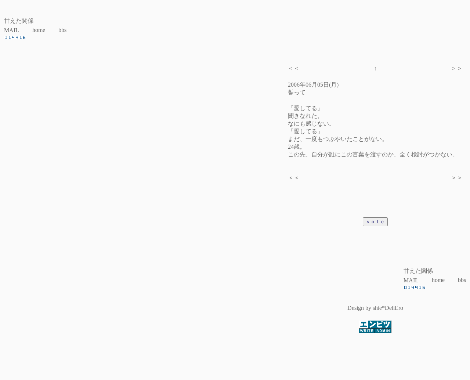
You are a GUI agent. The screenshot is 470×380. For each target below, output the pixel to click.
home (38, 30)
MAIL (11, 30)
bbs (62, 30)
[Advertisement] (235, 359)
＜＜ (294, 68)
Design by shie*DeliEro (375, 308)
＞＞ (457, 68)
